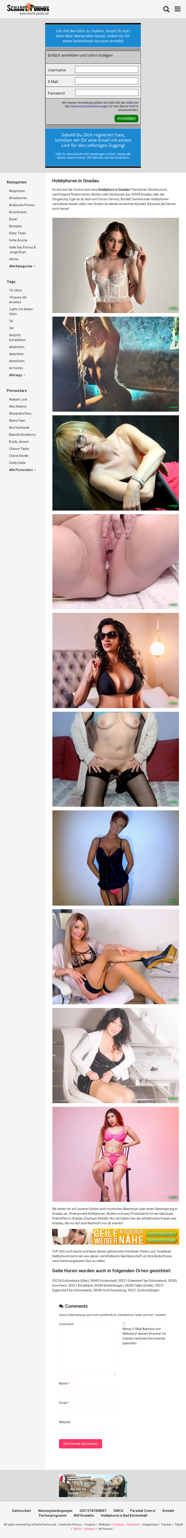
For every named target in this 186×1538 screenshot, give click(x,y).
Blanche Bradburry (22, 434)
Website (65, 1422)
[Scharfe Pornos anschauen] (28, 9)
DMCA (118, 1511)
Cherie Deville (18, 456)
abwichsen (16, 361)
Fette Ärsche (18, 240)
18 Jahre (15, 290)
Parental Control (142, 1511)
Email (64, 1403)
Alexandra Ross (20, 413)
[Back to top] (171, 1524)
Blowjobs (15, 226)
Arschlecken (18, 212)
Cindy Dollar (17, 463)
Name (64, 1383)
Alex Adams (18, 406)
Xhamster (133, 1524)
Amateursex (18, 198)
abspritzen (16, 347)
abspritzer (16, 354)
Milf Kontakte (84, 1515)
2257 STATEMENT (93, 1511)
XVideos (89, 1528)
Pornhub (118, 1524)
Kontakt (168, 1511)
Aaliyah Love (18, 399)
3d (11, 321)
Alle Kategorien (21, 266)
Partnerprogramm (53, 1515)
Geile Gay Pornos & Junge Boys (22, 249)
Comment (66, 1324)
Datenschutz (21, 1511)
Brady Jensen (19, 441)
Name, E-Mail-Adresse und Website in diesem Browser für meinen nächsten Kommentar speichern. (144, 1336)
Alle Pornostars (21, 470)
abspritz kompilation (17, 337)
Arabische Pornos (21, 205)
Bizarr (13, 219)
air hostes (16, 368)
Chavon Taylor (19, 449)
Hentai (13, 259)
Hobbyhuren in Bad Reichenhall (124, 1515)
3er (11, 328)
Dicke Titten (17, 233)
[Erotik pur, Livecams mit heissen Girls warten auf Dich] (115, 1243)
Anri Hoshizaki (19, 427)
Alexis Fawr (17, 420)
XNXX (77, 1528)
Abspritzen (17, 191)
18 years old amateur (17, 300)
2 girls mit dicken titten (21, 311)
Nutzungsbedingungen (55, 1511)
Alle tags (16, 375)
